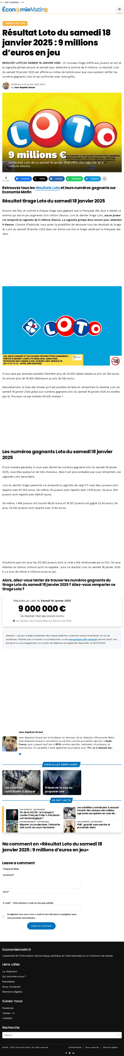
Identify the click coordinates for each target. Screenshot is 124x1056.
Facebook (8, 1008)
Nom (6, 892)
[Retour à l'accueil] (56, 9)
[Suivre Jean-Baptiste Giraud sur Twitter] (20, 754)
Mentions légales (12, 991)
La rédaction (9, 971)
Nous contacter (11, 986)
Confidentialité (74, 1047)
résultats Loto (48, 187)
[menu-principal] (119, 9)
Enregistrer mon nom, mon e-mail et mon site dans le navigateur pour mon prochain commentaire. (42, 916)
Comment (8, 875)
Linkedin (7, 1018)
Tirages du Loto (15, 23)
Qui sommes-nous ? (14, 976)
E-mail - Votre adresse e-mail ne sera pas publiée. (28, 903)
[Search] (118, 1035)
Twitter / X (8, 1013)
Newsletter (8, 981)
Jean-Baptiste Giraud (31, 732)
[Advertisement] (62, 261)
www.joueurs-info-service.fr (83, 639)
